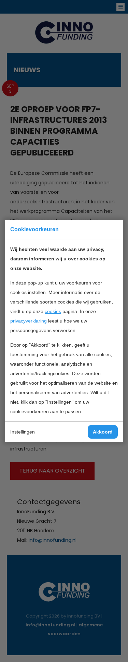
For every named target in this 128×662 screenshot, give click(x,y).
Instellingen (22, 432)
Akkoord (103, 432)
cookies (53, 311)
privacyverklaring (28, 321)
